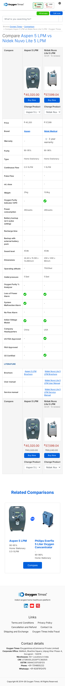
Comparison (29, 26)
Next (62, 539)
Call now (56, 13)
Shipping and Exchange (16, 631)
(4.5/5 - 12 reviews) (52, 56)
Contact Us (46, 627)
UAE (49, 5)
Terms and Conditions (22, 622)
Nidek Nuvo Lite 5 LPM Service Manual (52, 392)
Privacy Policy (45, 622)
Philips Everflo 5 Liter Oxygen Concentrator (44, 544)
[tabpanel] (32, 538)
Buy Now (32, 100)
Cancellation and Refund (24, 627)
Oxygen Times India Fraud (46, 631)
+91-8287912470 (38, 668)
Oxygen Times (16, 26)
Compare (33, 565)
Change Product (32, 106)
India (38, 5)
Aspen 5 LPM (18, 540)
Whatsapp (43, 13)
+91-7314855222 (36, 665)
